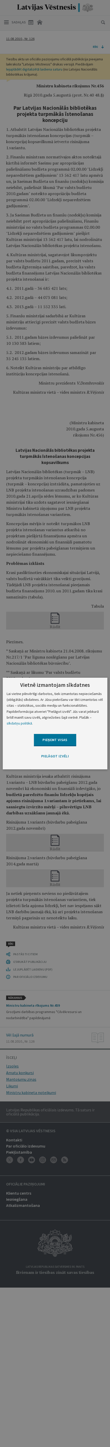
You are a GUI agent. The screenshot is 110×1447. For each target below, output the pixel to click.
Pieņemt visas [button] (55, 740)
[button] (55, 756)
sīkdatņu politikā (19, 723)
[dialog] (55, 723)
